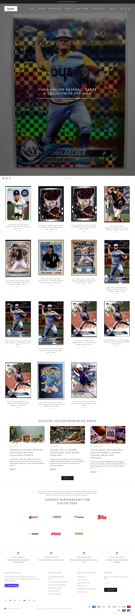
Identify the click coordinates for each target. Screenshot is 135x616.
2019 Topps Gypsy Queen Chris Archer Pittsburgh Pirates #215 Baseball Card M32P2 (84, 281)
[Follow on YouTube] (24, 600)
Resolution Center (82, 592)
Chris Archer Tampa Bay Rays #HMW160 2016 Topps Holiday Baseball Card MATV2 (18, 403)
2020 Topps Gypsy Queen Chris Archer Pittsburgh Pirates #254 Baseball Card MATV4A (18, 282)
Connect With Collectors (55, 594)
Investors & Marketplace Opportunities (58, 582)
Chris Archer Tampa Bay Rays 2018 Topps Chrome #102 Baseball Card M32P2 (18, 343)
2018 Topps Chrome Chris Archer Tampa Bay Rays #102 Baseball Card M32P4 (116, 289)
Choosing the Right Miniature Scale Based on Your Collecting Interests (26, 452)
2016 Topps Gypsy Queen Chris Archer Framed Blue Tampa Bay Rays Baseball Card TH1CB (51, 404)
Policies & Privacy (82, 586)
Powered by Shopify (66, 608)
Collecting (14, 446)
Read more (13, 469)
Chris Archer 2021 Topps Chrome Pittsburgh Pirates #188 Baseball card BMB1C (84, 227)
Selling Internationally (54, 591)
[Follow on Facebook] (5, 600)
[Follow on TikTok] (29, 600)
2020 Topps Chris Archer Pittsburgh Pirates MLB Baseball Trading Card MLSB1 (117, 228)
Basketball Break (97, 446)
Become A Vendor (81, 8)
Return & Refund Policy (83, 583)
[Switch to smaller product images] (7, 178)
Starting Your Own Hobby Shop (56, 585)
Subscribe (110, 590)
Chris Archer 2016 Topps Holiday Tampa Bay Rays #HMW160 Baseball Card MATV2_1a (117, 342)
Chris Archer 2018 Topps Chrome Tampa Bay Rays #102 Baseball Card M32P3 (51, 350)
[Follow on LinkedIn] (34, 600)
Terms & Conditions (82, 580)
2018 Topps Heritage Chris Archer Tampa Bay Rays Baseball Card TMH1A (18, 226)
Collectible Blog (98, 8)
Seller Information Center (55, 588)
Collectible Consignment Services (86, 589)
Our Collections (55, 8)
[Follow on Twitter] (10, 600)
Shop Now (41, 8)
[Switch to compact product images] (10, 178)
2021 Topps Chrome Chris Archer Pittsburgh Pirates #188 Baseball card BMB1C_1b (51, 227)
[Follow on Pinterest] (20, 600)
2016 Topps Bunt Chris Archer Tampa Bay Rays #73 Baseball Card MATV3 (84, 403)
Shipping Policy (81, 577)
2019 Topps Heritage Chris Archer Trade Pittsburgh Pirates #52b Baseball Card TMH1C (51, 280)
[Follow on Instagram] (15, 600)
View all (67, 478)
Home (32, 8)
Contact (68, 8)
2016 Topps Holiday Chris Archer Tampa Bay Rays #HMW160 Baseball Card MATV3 (84, 342)
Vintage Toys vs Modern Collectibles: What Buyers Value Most (64, 452)
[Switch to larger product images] (3, 178)
